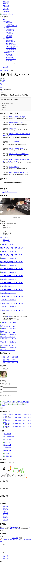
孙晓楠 (9, 445)
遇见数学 (11, 436)
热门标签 (5, 509)
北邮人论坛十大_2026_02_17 (11, 248)
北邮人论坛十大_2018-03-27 (10, 359)
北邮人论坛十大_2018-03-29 (10, 362)
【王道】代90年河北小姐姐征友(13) (18, 172)
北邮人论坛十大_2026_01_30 (11, 296)
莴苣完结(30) (12, 128)
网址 (1, 392)
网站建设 (5, 67)
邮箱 (1, 389)
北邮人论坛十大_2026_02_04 (11, 262)
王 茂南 (9, 316)
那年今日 (4, 107)
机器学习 (5, 513)
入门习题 (5, 514)
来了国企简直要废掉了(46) (16, 122)
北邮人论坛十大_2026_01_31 (11, 290)
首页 (1, 70)
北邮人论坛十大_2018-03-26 (10, 357)
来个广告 (4, 105)
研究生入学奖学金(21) (14, 141)
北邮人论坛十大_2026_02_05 (11, 255)
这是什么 (5, 506)
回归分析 (5, 519)
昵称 (1, 386)
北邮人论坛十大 (6, 70)
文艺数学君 (10, 14)
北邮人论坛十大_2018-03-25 (10, 356)
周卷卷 (9, 434)
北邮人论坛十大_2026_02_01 (11, 283)
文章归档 (5, 508)
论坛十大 (5, 66)
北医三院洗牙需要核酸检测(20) (17, 148)
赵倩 (8, 453)
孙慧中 (9, 442)
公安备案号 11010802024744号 (9, 539)
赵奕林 (9, 450)
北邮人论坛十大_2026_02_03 (11, 269)
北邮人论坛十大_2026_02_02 (11, 276)
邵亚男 (9, 439)
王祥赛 (9, 447)
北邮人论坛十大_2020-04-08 (9, 192)
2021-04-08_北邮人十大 (7, 103)
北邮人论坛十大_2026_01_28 (11, 310)
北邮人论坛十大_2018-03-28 (10, 361)
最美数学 (5, 520)
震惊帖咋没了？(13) (14, 167)
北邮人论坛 (6, 240)
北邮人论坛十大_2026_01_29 (11, 303)
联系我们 (5, 511)
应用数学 (5, 516)
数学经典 (5, 517)
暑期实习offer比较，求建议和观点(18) (19, 154)
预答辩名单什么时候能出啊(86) (17, 117)
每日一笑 (4, 109)
